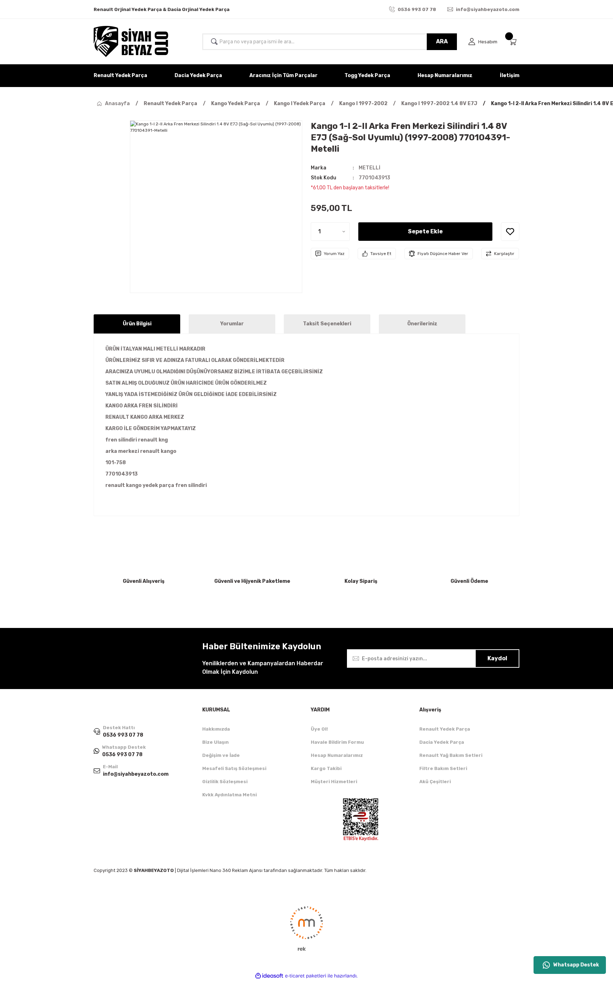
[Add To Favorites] (510, 231)
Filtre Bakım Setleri (443, 768)
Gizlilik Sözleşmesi (225, 781)
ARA (442, 41)
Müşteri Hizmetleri (334, 781)
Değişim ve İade (221, 755)
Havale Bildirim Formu (337, 742)
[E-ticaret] (305, 976)
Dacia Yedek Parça (441, 742)
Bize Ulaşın (215, 742)
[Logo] (131, 41)
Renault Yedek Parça (444, 729)
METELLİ (369, 168)
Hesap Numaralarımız (337, 755)
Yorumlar (232, 324)
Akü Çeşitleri (435, 781)
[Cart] (514, 41)
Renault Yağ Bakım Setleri (450, 755)
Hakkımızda (216, 729)
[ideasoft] (269, 975)
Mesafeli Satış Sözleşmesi (234, 768)
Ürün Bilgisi (137, 324)
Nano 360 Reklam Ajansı (236, 870)
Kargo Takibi (326, 768)
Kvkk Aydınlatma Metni (229, 794)
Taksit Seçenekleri (327, 324)
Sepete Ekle (425, 231)
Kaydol (497, 658)
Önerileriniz (422, 324)
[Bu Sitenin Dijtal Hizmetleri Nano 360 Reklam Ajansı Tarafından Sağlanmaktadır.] (306, 928)
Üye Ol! (319, 729)
